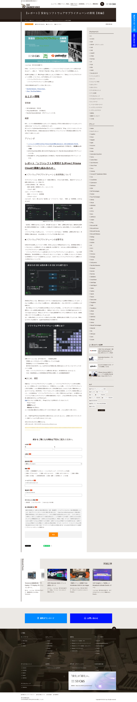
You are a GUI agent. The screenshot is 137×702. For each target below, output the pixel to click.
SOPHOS (49, 655)
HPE (91, 208)
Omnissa (92, 254)
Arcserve (92, 145)
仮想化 (92, 113)
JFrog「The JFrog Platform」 (34, 91)
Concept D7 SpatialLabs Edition (98, 174)
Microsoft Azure (94, 228)
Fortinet (92, 194)
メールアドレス (30, 480)
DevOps (92, 59)
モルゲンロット (94, 131)
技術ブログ (74, 4)
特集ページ (61, 4)
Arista (91, 148)
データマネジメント (95, 90)
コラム (92, 394)
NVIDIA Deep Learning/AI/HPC (53, 667)
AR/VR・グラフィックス (96, 44)
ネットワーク (93, 101)
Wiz (91, 331)
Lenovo (97, 648)
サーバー (92, 79)
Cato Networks (94, 162)
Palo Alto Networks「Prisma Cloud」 (36, 88)
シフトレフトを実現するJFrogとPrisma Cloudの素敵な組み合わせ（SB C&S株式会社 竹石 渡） (53, 144)
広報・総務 (50, 475)
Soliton (92, 288)
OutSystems (93, 262)
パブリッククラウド (95, 110)
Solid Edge (93, 282)
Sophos (92, 291)
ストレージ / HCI (94, 81)
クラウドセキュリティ (102, 391)
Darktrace (92, 185)
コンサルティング (51, 471)
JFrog (91, 222)
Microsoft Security (95, 231)
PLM (91, 64)
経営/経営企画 (41, 475)
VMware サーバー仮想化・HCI (78, 640)
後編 (26, 400)
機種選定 (95, 4)
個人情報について (41, 694)
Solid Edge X (93, 285)
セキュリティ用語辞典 (95, 397)
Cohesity (92, 171)
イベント (88, 4)
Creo (91, 177)
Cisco (91, 168)
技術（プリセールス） (32, 473)
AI (90, 36)
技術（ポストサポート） (63, 473)
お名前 (28, 444)
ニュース (53, 4)
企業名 (28, 454)
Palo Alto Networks (40, 24)
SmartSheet (93, 279)
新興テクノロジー (95, 116)
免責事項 (56, 694)
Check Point (93, 165)
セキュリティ (50, 24)
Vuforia (92, 322)
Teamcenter (93, 299)
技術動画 (81, 4)
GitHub (92, 199)
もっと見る (101, 410)
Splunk (92, 294)
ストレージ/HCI (99, 637)
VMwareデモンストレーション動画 (98, 388)
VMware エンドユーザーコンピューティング (81, 643)
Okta (91, 251)
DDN (91, 188)
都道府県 (28, 461)
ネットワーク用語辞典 (108, 397)
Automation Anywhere (96, 154)
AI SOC (92, 39)
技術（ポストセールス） (47, 473)
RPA (91, 67)
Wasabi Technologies (95, 325)
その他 (66, 475)
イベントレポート (39, 20)
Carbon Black (93, 159)
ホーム (26, 20)
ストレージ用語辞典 (100, 394)
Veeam (92, 314)
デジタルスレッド (95, 96)
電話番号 (28, 490)
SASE (91, 70)
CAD (91, 47)
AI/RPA (48, 664)
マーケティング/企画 (63, 471)
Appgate (92, 139)
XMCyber (92, 334)
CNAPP (92, 53)
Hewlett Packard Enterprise (102, 643)
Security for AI (94, 73)
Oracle (92, 259)
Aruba (91, 151)
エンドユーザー (37, 502)
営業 (27, 471)
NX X (91, 248)
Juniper (92, 219)
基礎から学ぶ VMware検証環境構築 (98, 403)
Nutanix (92, 239)
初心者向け (93, 406)
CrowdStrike (93, 179)
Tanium (92, 296)
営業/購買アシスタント (37, 471)
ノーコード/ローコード (96, 104)
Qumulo (92, 271)
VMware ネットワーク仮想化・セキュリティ (81, 645)
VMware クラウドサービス (77, 648)
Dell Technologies (94, 191)
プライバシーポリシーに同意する (35, 527)
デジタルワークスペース (96, 98)
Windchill (92, 328)
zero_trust (93, 391)
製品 (67, 4)
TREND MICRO (50, 653)
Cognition (92, 134)
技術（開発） (75, 473)
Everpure (92, 268)
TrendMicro (93, 308)
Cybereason (93, 182)
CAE (91, 50)
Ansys (92, 137)
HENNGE (92, 205)
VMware (92, 319)
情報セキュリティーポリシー (28, 694)
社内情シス (59, 475)
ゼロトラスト (59, 24)
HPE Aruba (25, 640)
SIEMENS (93, 276)
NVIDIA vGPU (75, 651)
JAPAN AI (92, 217)
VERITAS (92, 316)
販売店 (28, 502)
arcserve (24, 667)
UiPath (92, 311)
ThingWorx (93, 302)
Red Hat (92, 274)
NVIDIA (92, 242)
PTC (97, 667)
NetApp (92, 236)
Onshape (92, 256)
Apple (91, 142)
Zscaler (92, 339)
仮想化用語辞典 (94, 400)
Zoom (91, 336)
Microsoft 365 (93, 225)
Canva (92, 157)
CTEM (92, 56)
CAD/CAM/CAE (99, 664)
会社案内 (50, 694)
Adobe (92, 128)
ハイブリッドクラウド (96, 107)
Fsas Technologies (95, 197)
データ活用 (93, 93)
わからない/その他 (48, 502)
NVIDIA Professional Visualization (79, 667)
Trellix (91, 305)
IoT (91, 61)
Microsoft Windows (95, 234)
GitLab (92, 202)
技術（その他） (30, 475)
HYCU (92, 211)
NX (91, 245)
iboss (91, 214)
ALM (91, 41)
